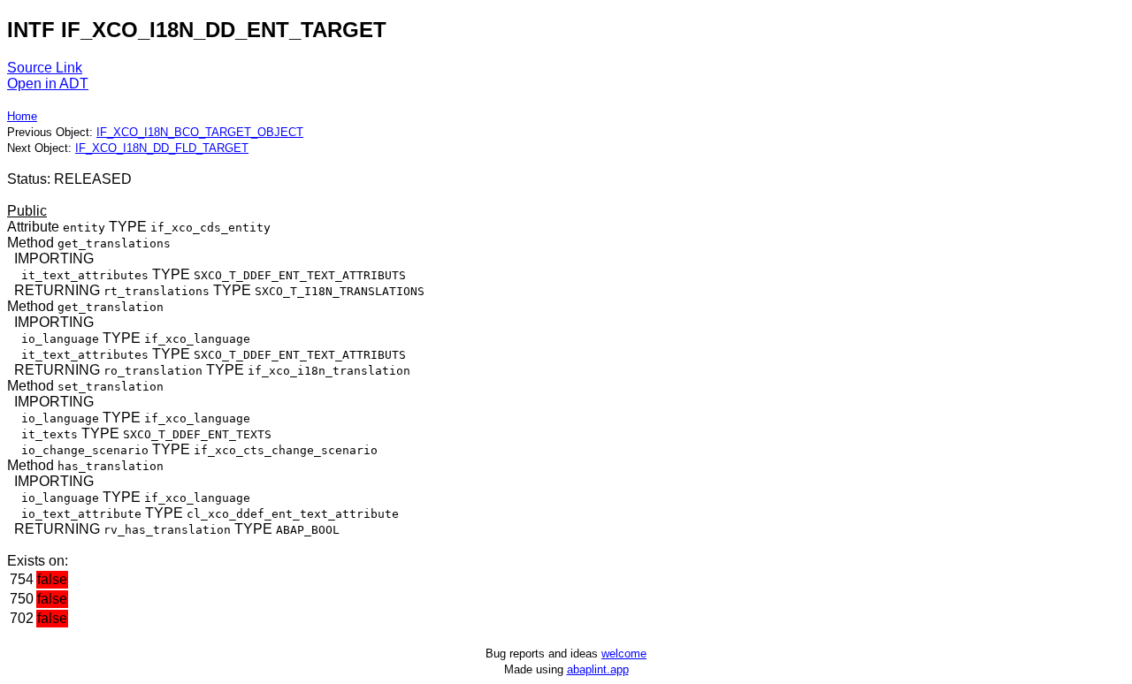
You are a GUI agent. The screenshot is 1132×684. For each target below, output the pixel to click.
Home (22, 116)
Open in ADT (47, 83)
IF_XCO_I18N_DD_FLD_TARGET (162, 148)
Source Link (44, 67)
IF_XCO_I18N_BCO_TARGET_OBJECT (199, 132)
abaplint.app (598, 669)
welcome (623, 653)
